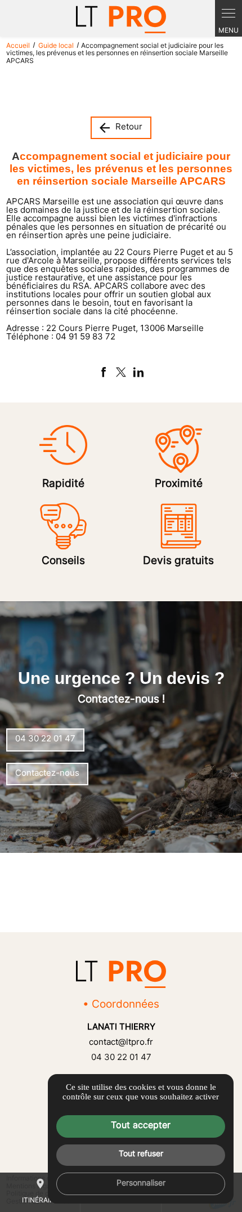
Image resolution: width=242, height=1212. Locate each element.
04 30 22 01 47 (121, 1058)
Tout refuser (141, 1154)
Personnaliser (140, 1183)
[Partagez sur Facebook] (103, 372)
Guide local (56, 46)
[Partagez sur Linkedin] (138, 372)
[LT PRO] (121, 19)
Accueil (18, 46)
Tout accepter (141, 1125)
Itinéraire (40, 1191)
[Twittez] (121, 372)
